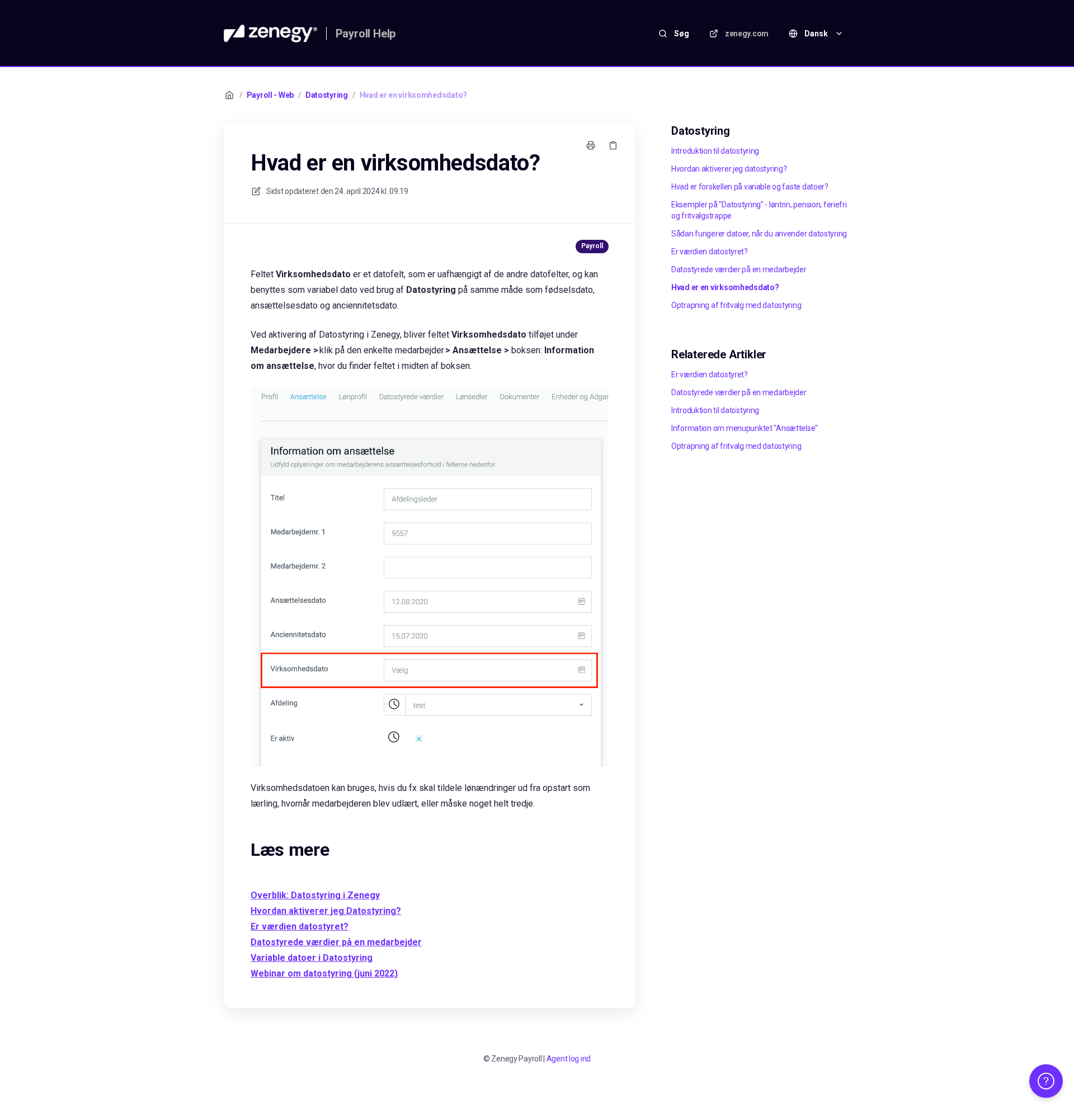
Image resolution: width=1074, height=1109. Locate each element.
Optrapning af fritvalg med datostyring (736, 305)
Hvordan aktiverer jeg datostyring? (728, 168)
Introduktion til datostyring (715, 150)
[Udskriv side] (591, 145)
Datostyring (326, 95)
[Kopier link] (613, 145)
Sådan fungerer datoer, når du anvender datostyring (759, 233)
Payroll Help (366, 33)
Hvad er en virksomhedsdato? (413, 95)
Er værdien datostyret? (709, 251)
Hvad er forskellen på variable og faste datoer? (749, 186)
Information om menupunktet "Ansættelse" (744, 428)
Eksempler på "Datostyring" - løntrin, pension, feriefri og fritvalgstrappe (759, 210)
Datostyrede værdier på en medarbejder (739, 269)
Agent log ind (569, 1058)
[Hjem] (270, 33)
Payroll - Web (270, 95)
